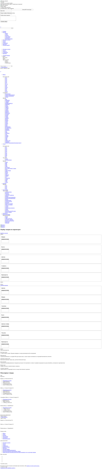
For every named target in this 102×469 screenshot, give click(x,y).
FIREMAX (7, 104)
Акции (4, 41)
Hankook (7, 110)
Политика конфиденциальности (9, 450)
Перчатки (7, 202)
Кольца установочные (9, 220)
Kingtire (6, 115)
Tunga (6, 137)
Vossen (6, 179)
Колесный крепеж (8, 38)
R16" (6, 188)
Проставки (7, 221)
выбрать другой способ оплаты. (33, 465)
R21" (6, 89)
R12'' (6, 77)
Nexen (6, 122)
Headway (7, 111)
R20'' (6, 88)
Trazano (6, 135)
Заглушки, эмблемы (9, 219)
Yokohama (7, 141)
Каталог (4, 32)
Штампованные (8, 159)
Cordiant (6, 102)
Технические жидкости (10, 207)
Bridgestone (7, 100)
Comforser (7, 101)
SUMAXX (7, 133)
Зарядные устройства (9, 195)
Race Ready (7, 167)
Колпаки (7, 35)
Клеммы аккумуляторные (10, 197)
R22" (6, 90)
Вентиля (7, 193)
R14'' (6, 79)
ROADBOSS (7, 126)
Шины (6, 33)
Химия (6, 208)
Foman (6, 105)
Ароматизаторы (8, 191)
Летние (6, 97)
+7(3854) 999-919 (3, 67)
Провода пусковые (9, 203)
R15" (6, 187)
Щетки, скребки (8, 212)
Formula (6, 106)
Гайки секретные (8, 218)
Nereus (6, 121)
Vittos (6, 139)
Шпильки (7, 222)
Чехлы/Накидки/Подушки (10, 211)
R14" (6, 186)
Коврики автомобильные (10, 198)
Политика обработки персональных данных (12, 451)
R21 (6, 156)
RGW (6, 169)
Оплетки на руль (8, 201)
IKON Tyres (7, 113)
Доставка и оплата (6, 39)
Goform (6, 109)
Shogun (6, 172)
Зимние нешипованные (10, 94)
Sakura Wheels (8, 170)
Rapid (6, 125)
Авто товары (7, 36)
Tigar (6, 134)
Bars (6, 99)
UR (6, 177)
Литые (6, 158)
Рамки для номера (8, 204)
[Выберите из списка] (5, 239)
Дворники (7, 194)
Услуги (4, 40)
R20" (6, 155)
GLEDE (6, 108)
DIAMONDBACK (9, 103)
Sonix (6, 132)
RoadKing (7, 129)
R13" (6, 185)
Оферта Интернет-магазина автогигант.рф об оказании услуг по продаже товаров (19, 452)
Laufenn (6, 117)
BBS (6, 163)
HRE (6, 164)
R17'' (6, 83)
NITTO (6, 123)
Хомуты (6, 210)
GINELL (7, 107)
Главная (4, 31)
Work (6, 180)
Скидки (6, 205)
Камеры (6, 196)
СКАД (6, 182)
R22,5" (6, 91)
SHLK (6, 171)
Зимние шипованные (9, 95)
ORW (6, 166)
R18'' (6, 85)
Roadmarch (7, 130)
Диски (6, 34)
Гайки (6, 217)
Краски (6, 199)
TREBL (6, 175)
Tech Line (7, 174)
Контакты (5, 44)
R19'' (6, 86)
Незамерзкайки (8, 200)
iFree (6, 165)
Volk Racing (7, 178)
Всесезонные (7, 93)
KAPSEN (7, 114)
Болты (6, 216)
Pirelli (6, 124)
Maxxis (6, 119)
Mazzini (6, 120)
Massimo (7, 118)
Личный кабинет (6, 45)
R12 (6, 147)
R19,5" (6, 87)
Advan (6, 162)
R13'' (6, 78)
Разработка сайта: (7, 467)
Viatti (6, 138)
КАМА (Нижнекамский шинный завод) (13, 142)
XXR (6, 181)
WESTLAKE (7, 140)
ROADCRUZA (8, 127)
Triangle (6, 136)
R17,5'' (6, 84)
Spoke (6, 173)
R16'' (6, 82)
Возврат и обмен (6, 446)
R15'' (6, 81)
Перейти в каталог (4, 233)
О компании (5, 43)
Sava (6, 131)
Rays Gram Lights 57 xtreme (10, 168)
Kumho (6, 116)
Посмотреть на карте (7, 380)
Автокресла (7, 37)
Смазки (6, 206)
